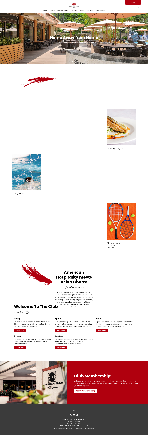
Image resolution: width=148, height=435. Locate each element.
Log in (133, 3)
